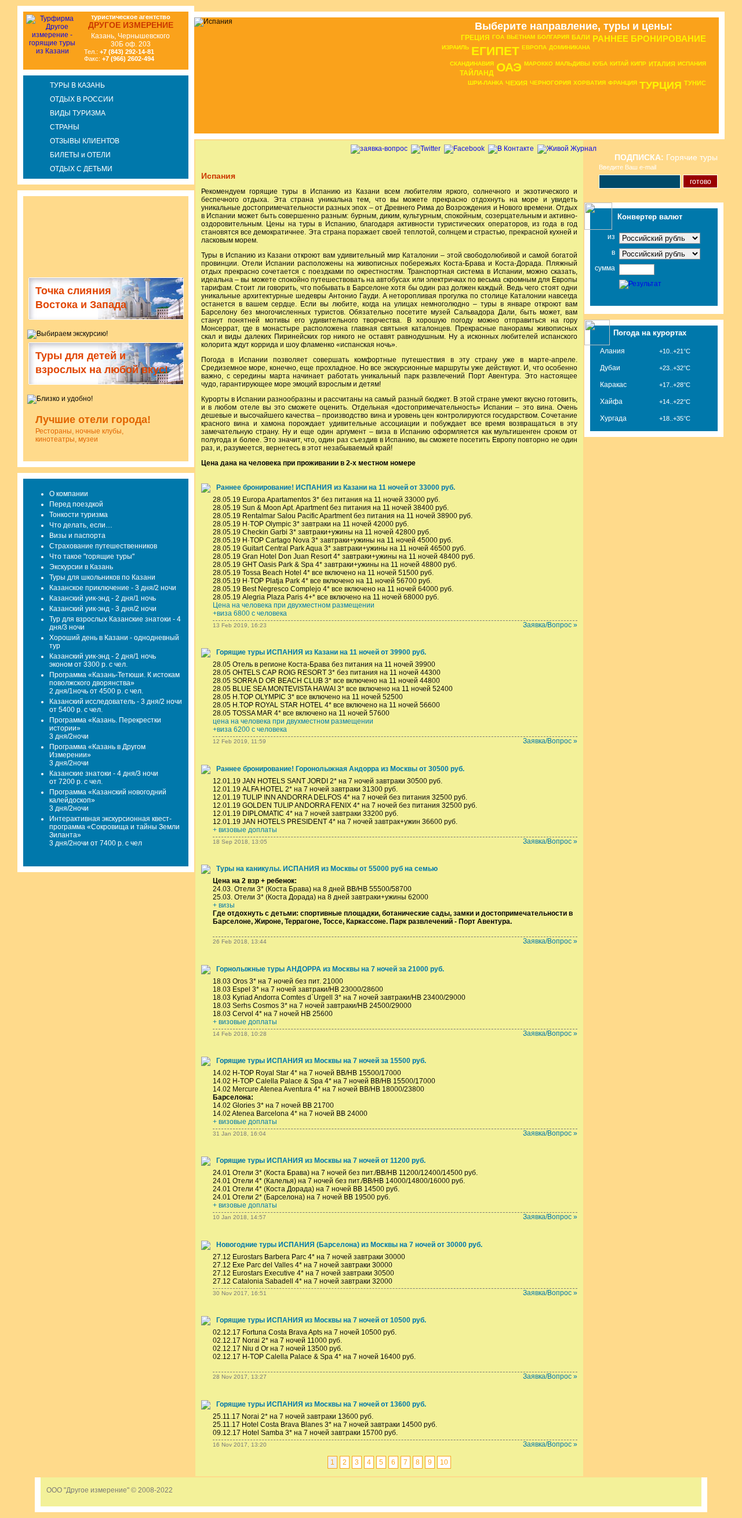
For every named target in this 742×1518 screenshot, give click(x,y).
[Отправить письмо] (724, 64)
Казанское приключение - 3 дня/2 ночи (112, 588)
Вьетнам (521, 37)
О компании (68, 494)
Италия (662, 63)
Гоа (498, 37)
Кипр (638, 63)
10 (444, 1462)
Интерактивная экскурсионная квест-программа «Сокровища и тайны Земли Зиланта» (114, 827)
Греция (475, 38)
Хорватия (589, 82)
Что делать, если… (80, 525)
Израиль (455, 47)
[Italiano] (7, 58)
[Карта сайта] (725, 92)
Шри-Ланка (485, 82)
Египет (495, 50)
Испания (692, 63)
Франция (622, 82)
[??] (7, 67)
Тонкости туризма (78, 515)
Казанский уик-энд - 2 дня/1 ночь (102, 598)
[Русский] (7, 15)
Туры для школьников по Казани (102, 577)
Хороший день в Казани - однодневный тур (114, 642)
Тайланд (477, 73)
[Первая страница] (724, 37)
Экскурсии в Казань (81, 567)
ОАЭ (509, 67)
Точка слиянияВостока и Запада (80, 297)
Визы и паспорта (77, 536)
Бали (581, 37)
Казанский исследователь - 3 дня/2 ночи (115, 701)
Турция (660, 85)
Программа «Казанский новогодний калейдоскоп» (107, 796)
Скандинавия (472, 63)
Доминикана (569, 47)
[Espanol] (7, 49)
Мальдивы (572, 63)
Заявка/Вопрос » (550, 625)
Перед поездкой (76, 504)
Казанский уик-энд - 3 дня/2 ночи (103, 609)
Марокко (538, 63)
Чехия (516, 82)
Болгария (553, 37)
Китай (619, 63)
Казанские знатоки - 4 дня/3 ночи (103, 773)
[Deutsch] (7, 41)
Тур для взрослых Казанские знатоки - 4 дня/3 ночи (115, 623)
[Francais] (7, 32)
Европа (534, 47)
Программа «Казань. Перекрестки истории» (105, 724)
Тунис (695, 82)
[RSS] (724, 118)
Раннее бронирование (649, 39)
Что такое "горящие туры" (91, 556)
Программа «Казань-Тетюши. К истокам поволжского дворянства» (114, 679)
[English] (7, 23)
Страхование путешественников (103, 546)
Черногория (550, 82)
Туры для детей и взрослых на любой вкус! (101, 362)
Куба (600, 63)
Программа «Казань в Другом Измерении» (97, 751)
